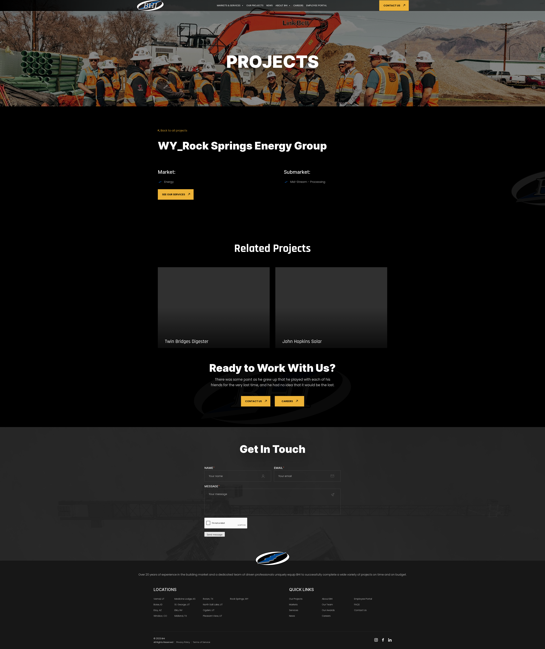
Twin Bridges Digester (186, 341)
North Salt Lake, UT (213, 604)
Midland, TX (180, 616)
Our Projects (254, 5)
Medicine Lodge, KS (184, 598)
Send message (214, 534)
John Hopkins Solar (302, 341)
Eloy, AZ (158, 610)
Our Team (327, 604)
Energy (169, 182)
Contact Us (391, 5)
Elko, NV (178, 610)
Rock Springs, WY (239, 598)
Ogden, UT (208, 610)
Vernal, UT (159, 598)
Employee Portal (316, 5)
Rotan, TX (208, 598)
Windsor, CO (160, 616)
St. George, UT (182, 604)
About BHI (281, 5)
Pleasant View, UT (212, 616)
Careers (298, 5)
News (269, 5)
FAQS (357, 604)
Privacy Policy (183, 642)
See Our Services (173, 194)
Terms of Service (201, 642)
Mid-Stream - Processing (307, 182)
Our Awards (328, 610)
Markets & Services (228, 5)
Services (293, 610)
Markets (293, 604)
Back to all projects (173, 130)
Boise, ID (158, 604)
